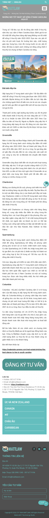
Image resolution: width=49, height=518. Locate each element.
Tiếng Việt (6, 2)
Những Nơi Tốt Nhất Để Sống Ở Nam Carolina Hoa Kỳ (29, 13)
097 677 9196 (30, 472)
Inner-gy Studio (30, 515)
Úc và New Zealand (17, 402)
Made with (17, 515)
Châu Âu (10, 421)
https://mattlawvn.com (20, 384)
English (17, 2)
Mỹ (6, 414)
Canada (10, 408)
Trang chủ (6, 13)
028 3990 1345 (17, 472)
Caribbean (12, 427)
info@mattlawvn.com (15, 477)
